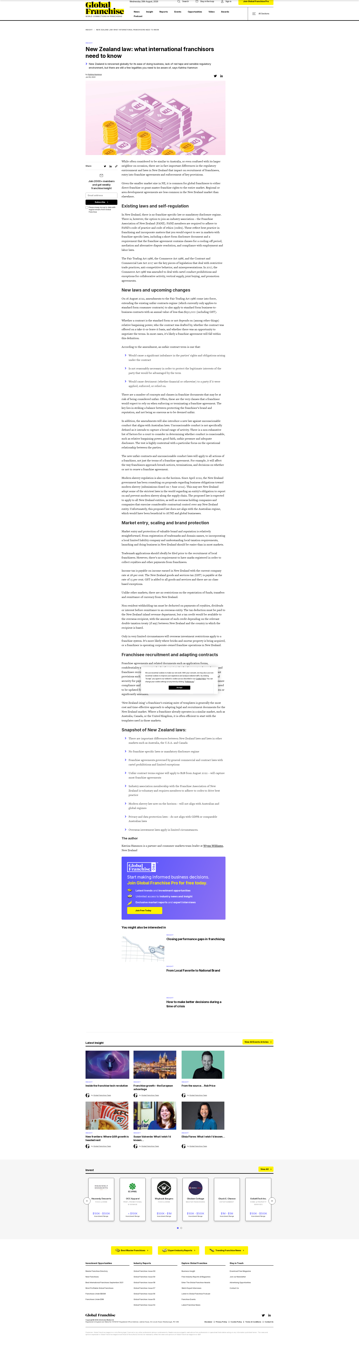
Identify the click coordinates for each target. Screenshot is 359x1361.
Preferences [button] (189, 682)
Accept (179, 688)
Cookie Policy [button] (201, 679)
